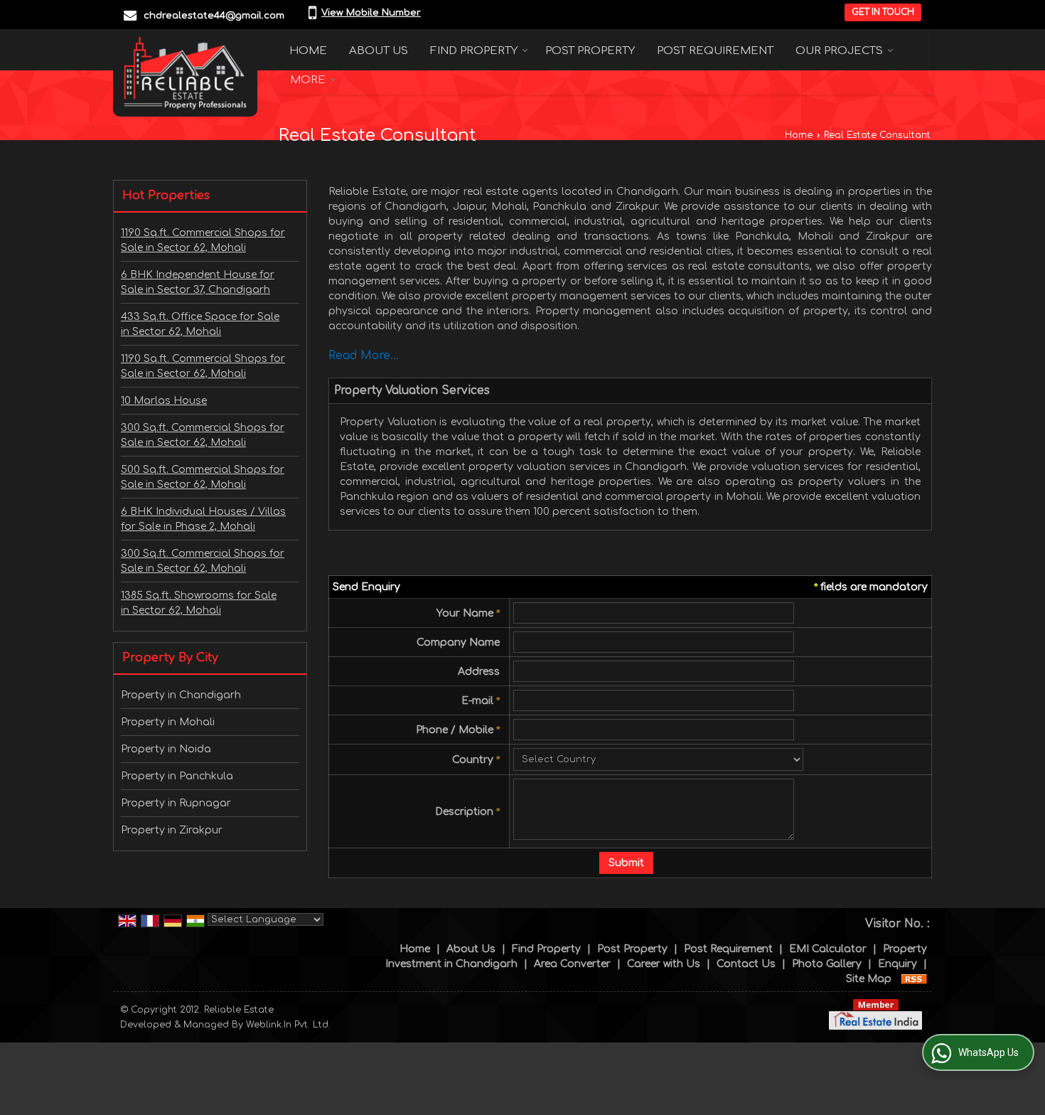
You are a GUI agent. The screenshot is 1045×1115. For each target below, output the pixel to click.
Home (308, 51)
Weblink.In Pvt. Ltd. (288, 1025)
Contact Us (746, 964)
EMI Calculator (828, 949)
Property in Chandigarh (181, 695)
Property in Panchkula (177, 776)
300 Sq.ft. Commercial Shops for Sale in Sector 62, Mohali (202, 435)
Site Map (868, 978)
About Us (378, 51)
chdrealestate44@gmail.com (214, 16)
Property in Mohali (168, 722)
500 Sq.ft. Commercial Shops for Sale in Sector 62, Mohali (202, 477)
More (308, 80)
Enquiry (897, 964)
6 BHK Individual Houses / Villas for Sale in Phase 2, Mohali (203, 519)
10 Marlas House (164, 400)
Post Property (590, 51)
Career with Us (663, 964)
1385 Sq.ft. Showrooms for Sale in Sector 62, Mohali (199, 603)
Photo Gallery (827, 964)
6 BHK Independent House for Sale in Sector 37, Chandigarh (197, 282)
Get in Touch (883, 12)
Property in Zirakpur (172, 830)
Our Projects (839, 51)
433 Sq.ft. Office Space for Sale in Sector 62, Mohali (200, 324)
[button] (371, 13)
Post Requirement (715, 51)
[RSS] (914, 978)
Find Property (474, 51)
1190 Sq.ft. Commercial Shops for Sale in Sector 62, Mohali (203, 240)
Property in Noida (166, 749)
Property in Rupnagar (176, 803)
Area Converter (572, 964)
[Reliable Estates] (185, 73)
